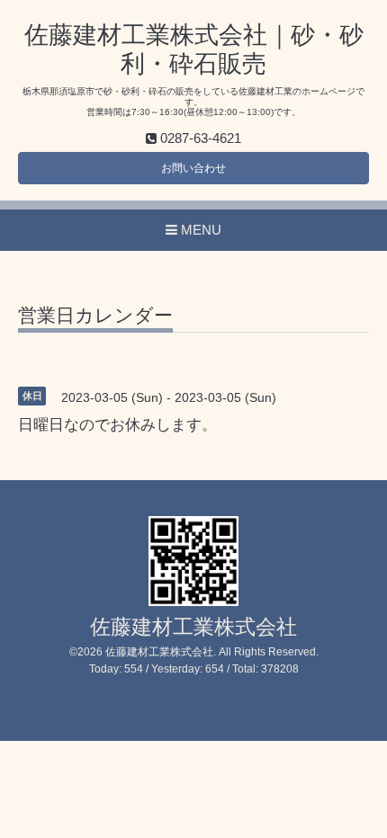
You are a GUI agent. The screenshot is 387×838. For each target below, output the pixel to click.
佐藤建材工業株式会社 (193, 627)
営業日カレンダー (95, 315)
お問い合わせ (193, 168)
